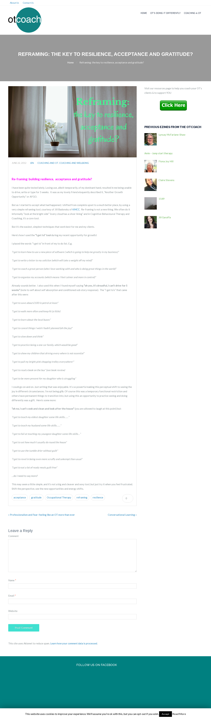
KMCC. (76, 209)
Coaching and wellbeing (74, 163)
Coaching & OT (192, 13)
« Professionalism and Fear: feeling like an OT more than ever (41, 514)
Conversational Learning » (122, 514)
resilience (98, 497)
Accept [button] (165, 714)
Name (12, 580)
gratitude (36, 497)
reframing (81, 497)
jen (32, 163)
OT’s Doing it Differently (165, 13)
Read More (179, 713)
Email (12, 595)
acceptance (20, 497)
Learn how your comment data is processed (73, 643)
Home (144, 13)
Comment (13, 535)
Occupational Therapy (59, 497)
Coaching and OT (47, 163)
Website (12, 610)
